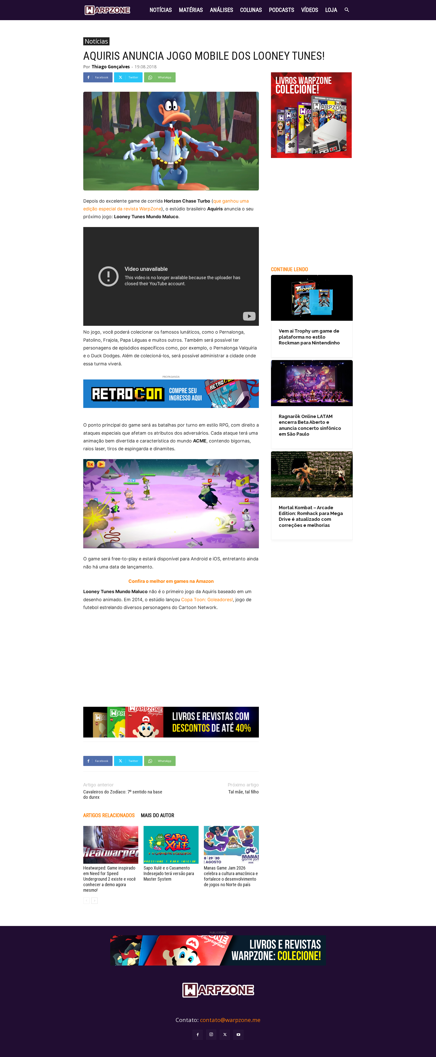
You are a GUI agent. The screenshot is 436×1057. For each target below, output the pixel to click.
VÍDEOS (309, 10)
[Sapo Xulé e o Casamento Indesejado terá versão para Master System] (171, 845)
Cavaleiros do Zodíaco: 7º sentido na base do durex (122, 794)
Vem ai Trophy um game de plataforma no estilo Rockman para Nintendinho (309, 336)
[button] (347, 10)
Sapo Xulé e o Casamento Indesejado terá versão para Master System (169, 873)
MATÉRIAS (191, 10)
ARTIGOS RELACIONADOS (109, 815)
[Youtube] (238, 1035)
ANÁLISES (221, 10)
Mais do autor (157, 815)
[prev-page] (86, 901)
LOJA (331, 10)
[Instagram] (211, 1035)
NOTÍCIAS (161, 10)
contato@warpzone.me (230, 1019)
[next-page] (94, 901)
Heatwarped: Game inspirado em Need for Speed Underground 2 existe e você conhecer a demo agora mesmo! (109, 879)
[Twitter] (225, 1035)
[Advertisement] (171, 653)
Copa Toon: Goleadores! (207, 599)
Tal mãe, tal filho (243, 791)
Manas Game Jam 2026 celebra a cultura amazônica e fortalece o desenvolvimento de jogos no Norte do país (231, 876)
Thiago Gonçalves (111, 67)
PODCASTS (281, 10)
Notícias (96, 41)
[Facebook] (198, 1035)
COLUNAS (251, 10)
